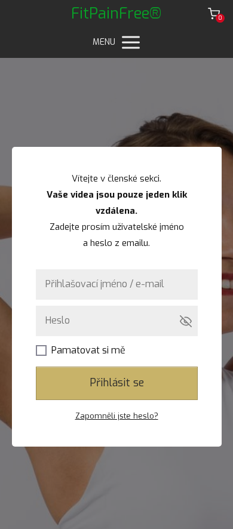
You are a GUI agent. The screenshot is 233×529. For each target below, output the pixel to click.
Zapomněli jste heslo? (116, 416)
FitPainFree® (116, 13)
